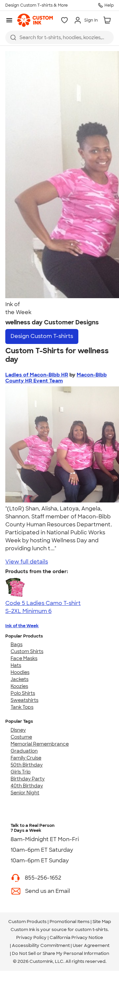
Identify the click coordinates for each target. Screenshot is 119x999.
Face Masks (24, 658)
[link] (35, 20)
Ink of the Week (22, 626)
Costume (21, 737)
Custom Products (27, 921)
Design (42, 336)
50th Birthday (27, 765)
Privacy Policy (31, 937)
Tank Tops (22, 707)
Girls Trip (21, 772)
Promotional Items (70, 921)
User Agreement (91, 945)
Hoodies (20, 672)
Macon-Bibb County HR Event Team (56, 377)
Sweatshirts (24, 700)
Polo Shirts (23, 693)
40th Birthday (27, 786)
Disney (18, 730)
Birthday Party (28, 779)
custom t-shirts (91, 929)
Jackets (19, 679)
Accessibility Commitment (41, 945)
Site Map (102, 921)
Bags (16, 644)
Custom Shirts (27, 651)
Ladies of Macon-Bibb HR (36, 374)
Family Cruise (26, 758)
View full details (26, 561)
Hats (16, 665)
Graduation (24, 751)
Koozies (19, 686)
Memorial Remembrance (40, 744)
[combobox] (59, 37)
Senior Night (25, 793)
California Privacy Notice (76, 937)
